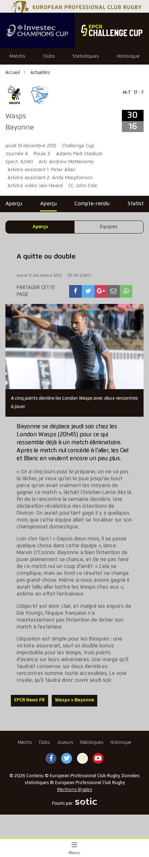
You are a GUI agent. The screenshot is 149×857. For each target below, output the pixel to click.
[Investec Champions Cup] (37, 30)
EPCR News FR (29, 700)
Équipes (109, 226)
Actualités (40, 72)
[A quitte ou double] (75, 291)
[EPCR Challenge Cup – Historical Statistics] (111, 30)
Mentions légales (74, 789)
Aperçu (40, 226)
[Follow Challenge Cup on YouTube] (98, 758)
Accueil (13, 72)
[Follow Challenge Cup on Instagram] (82, 758)
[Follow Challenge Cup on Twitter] (67, 758)
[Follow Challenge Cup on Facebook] (51, 758)
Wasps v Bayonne (74, 700)
